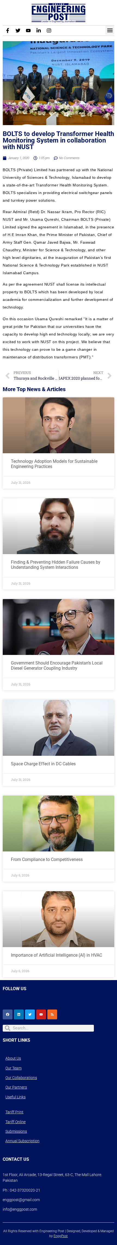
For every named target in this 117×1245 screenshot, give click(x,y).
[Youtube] (28, 30)
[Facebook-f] (8, 30)
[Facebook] (8, 1014)
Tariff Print (14, 1112)
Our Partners (16, 1087)
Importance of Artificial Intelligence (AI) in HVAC (56, 955)
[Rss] (52, 1014)
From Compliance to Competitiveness (47, 859)
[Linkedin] (19, 1014)
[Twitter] (18, 30)
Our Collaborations (21, 1077)
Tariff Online (15, 1122)
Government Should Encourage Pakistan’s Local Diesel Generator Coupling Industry (57, 665)
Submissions (16, 1131)
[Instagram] (49, 30)
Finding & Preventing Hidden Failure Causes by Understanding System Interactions (55, 565)
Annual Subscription (22, 1141)
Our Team (13, 1068)
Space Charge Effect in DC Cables (43, 763)
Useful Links (15, 1097)
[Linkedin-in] (39, 30)
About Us (13, 1058)
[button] (109, 30)
